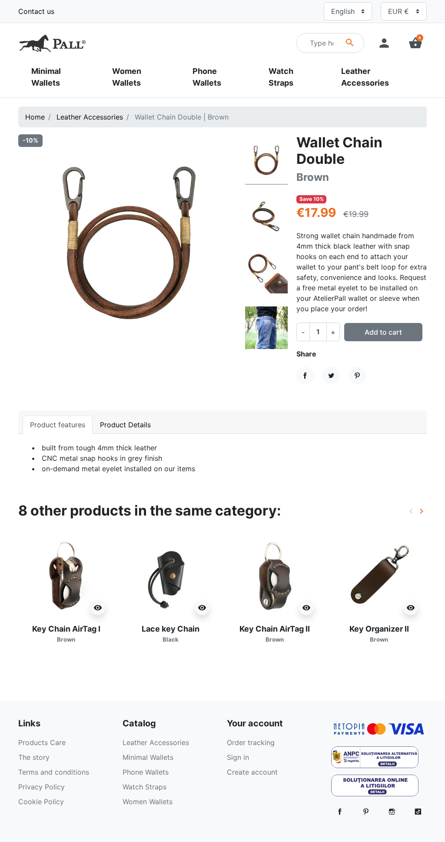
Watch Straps (144, 786)
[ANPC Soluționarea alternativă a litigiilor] (374, 759)
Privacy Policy (41, 786)
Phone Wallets (146, 772)
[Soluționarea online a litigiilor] (374, 788)
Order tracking (251, 742)
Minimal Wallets (148, 757)
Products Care (42, 742)
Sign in (238, 757)
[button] (415, 43)
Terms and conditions (53, 772)
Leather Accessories (89, 117)
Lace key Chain (170, 633)
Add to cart (383, 332)
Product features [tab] (57, 424)
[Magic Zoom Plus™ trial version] (129, 245)
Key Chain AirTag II (274, 633)
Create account (252, 772)
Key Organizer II (379, 633)
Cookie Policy (41, 801)
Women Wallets (148, 801)
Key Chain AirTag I (66, 633)
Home (35, 117)
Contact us (36, 11)
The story (34, 757)
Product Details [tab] (125, 424)
